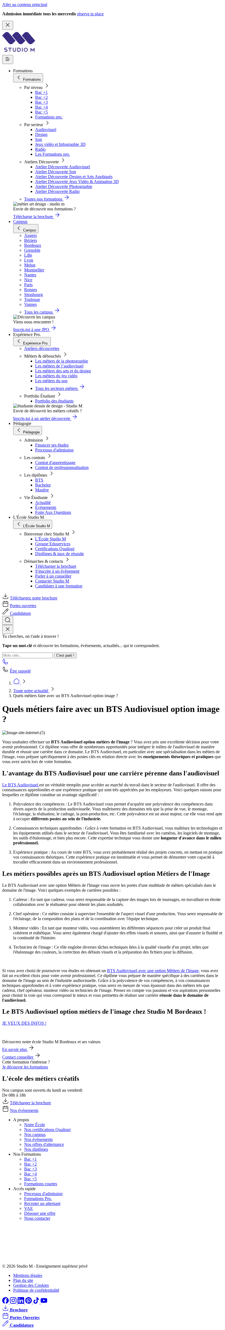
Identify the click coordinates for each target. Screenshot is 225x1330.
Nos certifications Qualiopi (47, 1129)
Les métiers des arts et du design (63, 371)
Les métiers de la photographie (61, 361)
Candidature (20, 613)
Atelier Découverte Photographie (63, 186)
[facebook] (6, 1302)
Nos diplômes (36, 1149)
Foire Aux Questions (53, 512)
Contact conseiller (18, 1057)
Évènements (45, 507)
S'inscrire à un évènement (57, 571)
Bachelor (43, 485)
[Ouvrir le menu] (7, 59)
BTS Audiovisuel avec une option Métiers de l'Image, (153, 970)
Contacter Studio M (52, 581)
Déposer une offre (39, 1213)
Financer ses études (52, 445)
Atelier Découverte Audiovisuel (62, 166)
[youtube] (44, 1302)
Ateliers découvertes (41, 348)
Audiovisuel (45, 129)
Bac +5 (41, 112)
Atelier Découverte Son (55, 171)
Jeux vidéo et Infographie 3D (60, 144)
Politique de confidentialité (36, 1290)
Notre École (34, 1124)
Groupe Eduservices (52, 543)
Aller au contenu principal (24, 4)
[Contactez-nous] (5, 663)
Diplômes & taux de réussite (59, 553)
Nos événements (24, 1110)
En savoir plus (15, 1049)
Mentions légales (27, 1275)
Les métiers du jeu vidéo (56, 375)
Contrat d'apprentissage (55, 462)
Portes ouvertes (23, 605)
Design (41, 134)
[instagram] (14, 1302)
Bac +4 (41, 107)
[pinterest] (29, 1302)
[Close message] (7, 25)
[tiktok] (37, 1302)
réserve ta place (90, 13)
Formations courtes (40, 1183)
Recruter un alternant (42, 1203)
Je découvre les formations (25, 1067)
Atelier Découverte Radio (57, 191)
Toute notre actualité (31, 690)
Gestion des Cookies (31, 1285)
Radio (40, 149)
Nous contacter (37, 1218)
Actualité (43, 502)
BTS (39, 480)
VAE (28, 1208)
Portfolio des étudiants (54, 401)
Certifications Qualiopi (54, 548)
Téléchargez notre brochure (33, 598)
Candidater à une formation (58, 586)
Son (38, 139)
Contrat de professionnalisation (62, 467)
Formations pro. (49, 117)
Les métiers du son (51, 380)
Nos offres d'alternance (44, 1144)
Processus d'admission (54, 450)
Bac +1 (41, 92)
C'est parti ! (65, 655)
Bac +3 (41, 102)
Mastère (42, 490)
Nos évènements (38, 1139)
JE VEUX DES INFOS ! (24, 1023)
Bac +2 (41, 97)
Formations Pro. (38, 1198)
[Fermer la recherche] (7, 629)
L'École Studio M (50, 539)
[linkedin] (21, 1302)
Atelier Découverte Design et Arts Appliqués (74, 176)
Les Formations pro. (52, 154)
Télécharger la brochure (55, 566)
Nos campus (35, 1134)
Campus (20, 221)
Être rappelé (20, 671)
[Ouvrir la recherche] (7, 620)
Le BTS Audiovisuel (20, 785)
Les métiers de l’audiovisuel (59, 366)
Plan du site (23, 1280)
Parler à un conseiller (53, 576)
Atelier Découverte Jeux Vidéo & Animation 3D (77, 181)
